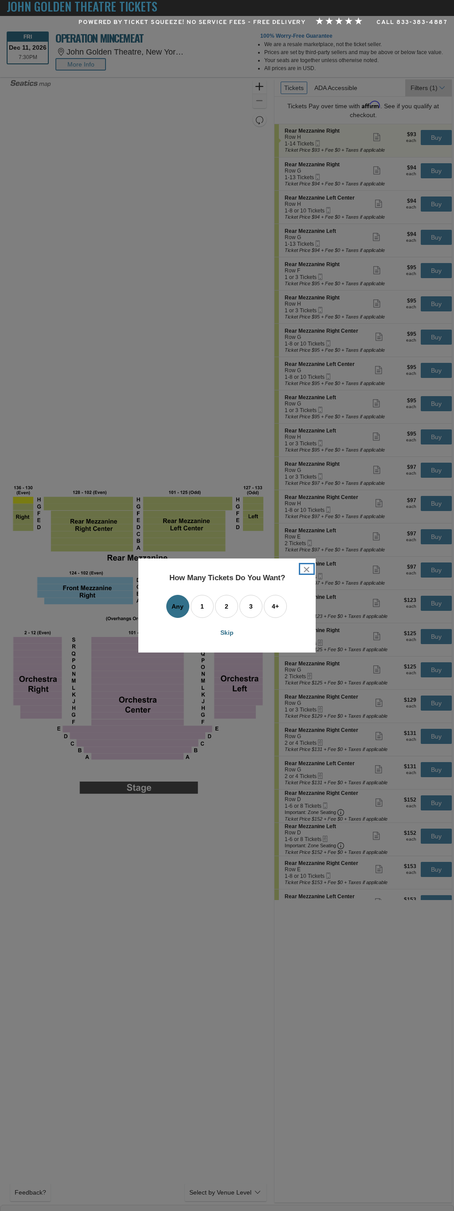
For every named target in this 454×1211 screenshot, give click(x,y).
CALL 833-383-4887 (411, 23)
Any (178, 606)
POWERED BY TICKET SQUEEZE (130, 23)
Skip (227, 632)
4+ (275, 606)
